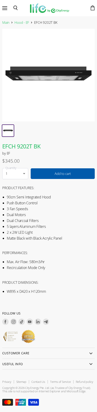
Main (5, 22)
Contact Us (38, 382)
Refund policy (84, 382)
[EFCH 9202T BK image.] (48, 75)
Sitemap (21, 382)
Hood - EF (21, 22)
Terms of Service (60, 382)
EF (8, 153)
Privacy (6, 382)
